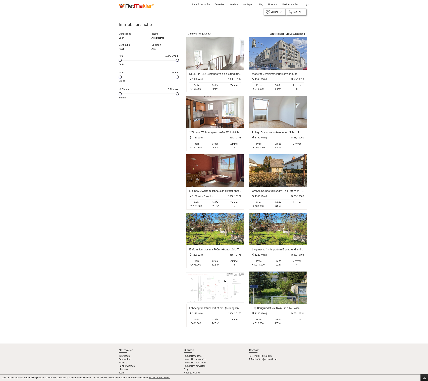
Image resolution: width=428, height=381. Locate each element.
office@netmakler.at (266, 359)
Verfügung (124, 47)
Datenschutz (125, 359)
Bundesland (125, 35)
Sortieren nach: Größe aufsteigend (287, 33)
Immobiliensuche (201, 4)
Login (306, 4)
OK (424, 377)
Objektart (156, 47)
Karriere (234, 4)
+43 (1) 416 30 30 (263, 356)
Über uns (272, 4)
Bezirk (157, 35)
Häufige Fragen (192, 372)
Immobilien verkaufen (195, 359)
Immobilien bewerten (194, 366)
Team (121, 372)
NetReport (248, 4)
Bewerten (220, 4)
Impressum (124, 356)
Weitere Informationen (159, 377)
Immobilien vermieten (195, 362)
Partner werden (290, 4)
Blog (260, 4)
